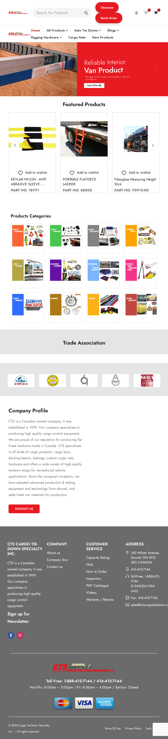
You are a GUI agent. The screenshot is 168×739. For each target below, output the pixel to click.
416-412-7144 (140, 569)
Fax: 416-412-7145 (144, 597)
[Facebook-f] (10, 635)
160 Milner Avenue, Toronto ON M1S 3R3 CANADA (145, 557)
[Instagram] (20, 635)
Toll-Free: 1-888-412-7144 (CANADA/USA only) (145, 583)
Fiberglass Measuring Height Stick (135, 182)
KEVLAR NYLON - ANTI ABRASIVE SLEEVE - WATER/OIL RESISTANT (28, 184)
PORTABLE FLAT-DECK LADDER (79, 182)
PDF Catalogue (97, 585)
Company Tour (57, 559)
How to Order (96, 571)
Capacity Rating (97, 557)
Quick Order (109, 18)
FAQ (89, 564)
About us (53, 552)
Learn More (93, 85)
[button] (107, 7)
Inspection (93, 578)
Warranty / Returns (100, 599)
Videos (91, 592)
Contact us (54, 566)
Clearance (107, 7)
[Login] (136, 12)
